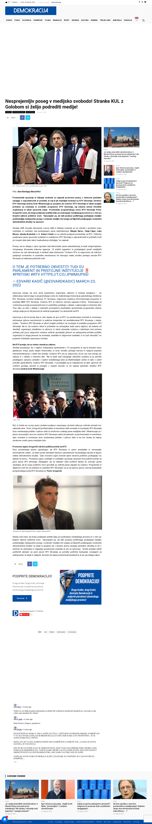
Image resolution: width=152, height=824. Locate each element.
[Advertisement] (76, 47)
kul (46, 632)
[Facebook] (139, 1)
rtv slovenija (72, 632)
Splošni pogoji (69, 822)
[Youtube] (145, 1)
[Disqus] (57, 668)
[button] (143, 20)
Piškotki (99, 822)
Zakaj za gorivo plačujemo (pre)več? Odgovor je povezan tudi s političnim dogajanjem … (126, 184)
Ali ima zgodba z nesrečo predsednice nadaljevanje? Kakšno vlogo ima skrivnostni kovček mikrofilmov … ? (127, 198)
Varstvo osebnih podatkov (85, 822)
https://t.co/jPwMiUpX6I (64, 274)
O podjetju (58, 822)
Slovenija (30, 112)
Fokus (8, 112)
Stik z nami (107, 822)
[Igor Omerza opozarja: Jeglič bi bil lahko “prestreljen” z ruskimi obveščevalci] (109, 170)
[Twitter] (142, 1)
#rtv (35, 274)
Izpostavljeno (18, 112)
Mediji (52, 632)
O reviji (50, 822)
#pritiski (21, 274)
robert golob (61, 632)
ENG (137, 20)
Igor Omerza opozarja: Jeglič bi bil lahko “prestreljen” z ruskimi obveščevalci (127, 170)
